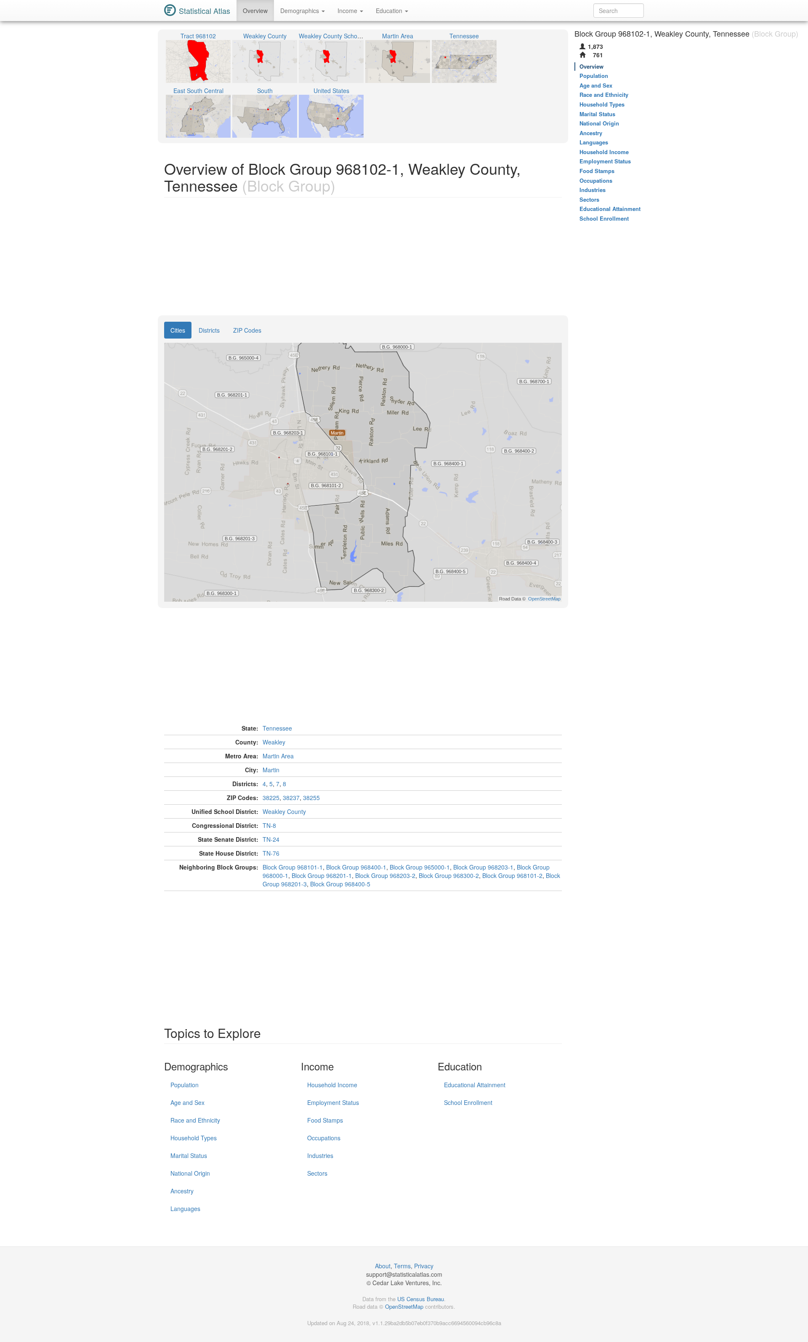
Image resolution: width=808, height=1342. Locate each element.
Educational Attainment (474, 1085)
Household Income (332, 1085)
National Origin (190, 1173)
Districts (209, 330)
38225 (271, 797)
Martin (271, 770)
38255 (311, 797)
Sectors (317, 1173)
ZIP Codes (247, 330)
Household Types (193, 1138)
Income (348, 10)
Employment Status (333, 1102)
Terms (402, 1266)
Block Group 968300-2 (449, 875)
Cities (177, 330)
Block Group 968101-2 (512, 875)
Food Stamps (325, 1120)
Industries (320, 1155)
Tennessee (277, 728)
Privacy (423, 1266)
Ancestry (182, 1191)
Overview (255, 10)
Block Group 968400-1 (356, 867)
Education (390, 10)
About (383, 1266)
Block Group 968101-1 (293, 867)
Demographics (300, 10)
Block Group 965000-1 (420, 867)
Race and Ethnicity (195, 1120)
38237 (291, 797)
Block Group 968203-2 (385, 875)
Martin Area (278, 756)
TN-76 (271, 853)
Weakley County (284, 811)
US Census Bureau (420, 1299)
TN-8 (269, 825)
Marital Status (188, 1155)
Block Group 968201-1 (322, 875)
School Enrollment (468, 1102)
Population (184, 1085)
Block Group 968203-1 (483, 867)
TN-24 (271, 839)
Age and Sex (187, 1102)
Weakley (274, 742)
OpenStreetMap (404, 1306)
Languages (185, 1208)
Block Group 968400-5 (340, 884)
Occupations (323, 1138)
